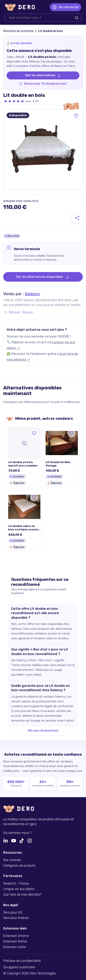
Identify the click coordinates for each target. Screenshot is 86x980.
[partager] (77, 218)
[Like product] (76, 116)
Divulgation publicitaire (19, 967)
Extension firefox (15, 941)
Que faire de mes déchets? (22, 894)
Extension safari (14, 947)
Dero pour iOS (12, 912)
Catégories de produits (19, 865)
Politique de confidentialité (22, 961)
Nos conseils (12, 860)
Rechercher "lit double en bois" (45, 83)
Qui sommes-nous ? (17, 833)
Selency (32, 293)
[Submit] (76, 18)
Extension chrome (16, 936)
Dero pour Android (16, 918)
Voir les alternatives (40, 75)
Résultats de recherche (18, 31)
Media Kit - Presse (16, 883)
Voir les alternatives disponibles (39, 277)
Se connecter (69, 7)
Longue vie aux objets (18, 889)
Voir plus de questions (43, 730)
